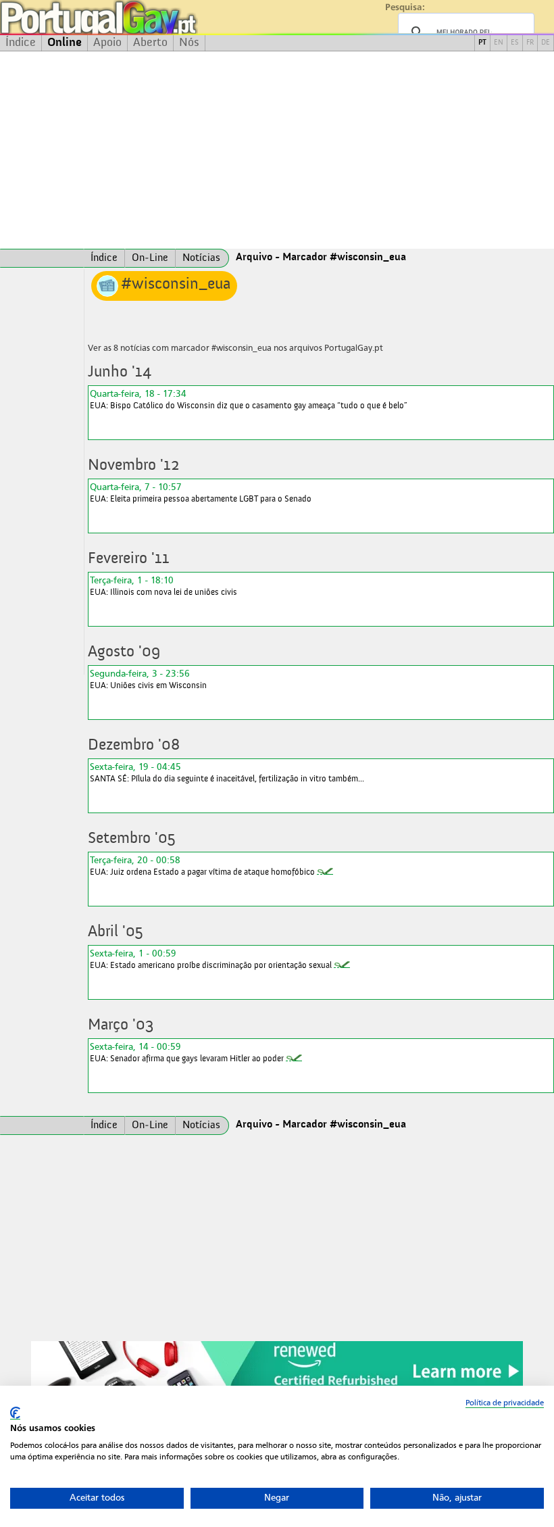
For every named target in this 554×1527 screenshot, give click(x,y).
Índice (20, 43)
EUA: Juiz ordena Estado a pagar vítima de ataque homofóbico (202, 865)
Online (64, 43)
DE (545, 43)
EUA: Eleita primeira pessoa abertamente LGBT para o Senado (200, 492)
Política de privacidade (504, 1402)
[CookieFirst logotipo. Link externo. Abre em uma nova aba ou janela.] (15, 1413)
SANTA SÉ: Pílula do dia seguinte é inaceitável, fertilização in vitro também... (227, 772)
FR (530, 43)
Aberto (150, 43)
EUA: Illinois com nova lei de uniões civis (163, 586)
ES (515, 43)
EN (498, 43)
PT (482, 43)
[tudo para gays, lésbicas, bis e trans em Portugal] (135, 17)
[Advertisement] (277, 150)
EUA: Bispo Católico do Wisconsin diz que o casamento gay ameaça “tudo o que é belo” (248, 399)
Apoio (107, 43)
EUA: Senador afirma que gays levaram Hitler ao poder (187, 1052)
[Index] (42, 258)
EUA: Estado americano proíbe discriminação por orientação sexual (211, 959)
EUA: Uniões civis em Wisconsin (148, 679)
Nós (189, 43)
